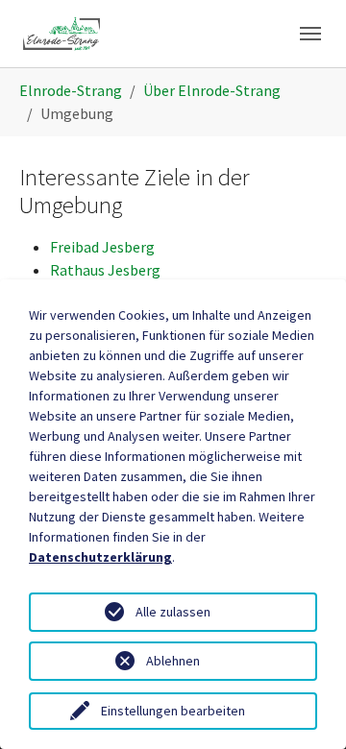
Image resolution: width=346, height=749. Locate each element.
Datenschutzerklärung (100, 557)
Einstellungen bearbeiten (173, 710)
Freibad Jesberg (102, 246)
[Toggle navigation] (310, 33)
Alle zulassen (173, 611)
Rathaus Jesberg (105, 269)
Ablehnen (173, 660)
